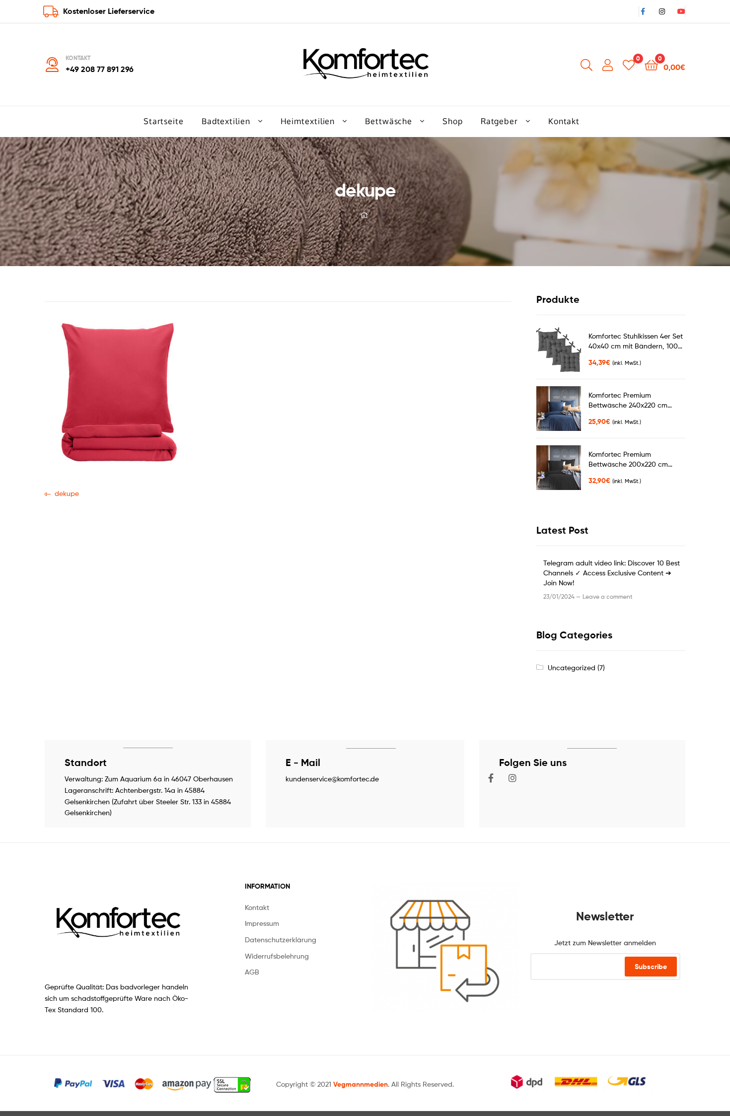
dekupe (66, 492)
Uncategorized (571, 667)
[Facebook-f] (491, 777)
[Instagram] (512, 777)
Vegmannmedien (360, 1084)
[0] (629, 64)
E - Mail (303, 762)
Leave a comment (608, 596)
